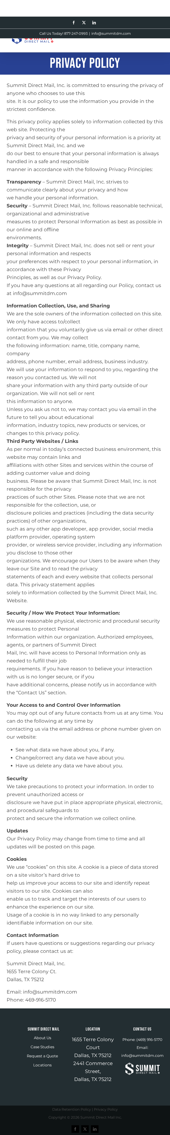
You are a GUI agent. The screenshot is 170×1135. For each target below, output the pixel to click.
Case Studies (42, 1047)
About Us (42, 1038)
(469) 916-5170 (149, 1039)
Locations (42, 1065)
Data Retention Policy (71, 1109)
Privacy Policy (106, 1109)
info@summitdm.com (111, 33)
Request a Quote (42, 1056)
